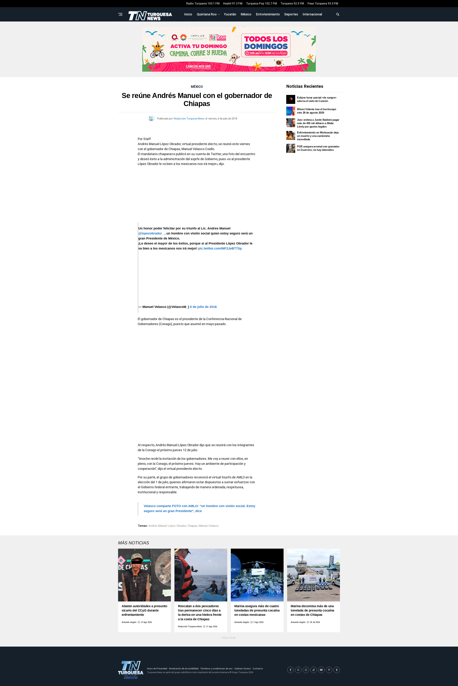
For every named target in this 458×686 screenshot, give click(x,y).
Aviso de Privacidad (157, 668)
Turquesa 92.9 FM (292, 3)
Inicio (188, 14)
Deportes (291, 14)
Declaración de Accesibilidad (183, 668)
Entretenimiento (268, 14)
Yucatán (230, 14)
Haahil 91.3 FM (232, 3)
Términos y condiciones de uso (216, 668)
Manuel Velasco (209, 525)
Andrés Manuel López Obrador (167, 525)
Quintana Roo (207, 14)
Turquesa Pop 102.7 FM (261, 3)
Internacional (312, 14)
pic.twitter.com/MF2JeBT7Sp (220, 248)
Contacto (258, 668)
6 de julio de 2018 (203, 307)
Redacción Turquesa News (189, 118)
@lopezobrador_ (151, 233)
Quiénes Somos (242, 668)
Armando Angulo (129, 622)
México (246, 14)
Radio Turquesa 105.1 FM (203, 3)
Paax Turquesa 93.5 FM (323, 3)
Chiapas (192, 525)
